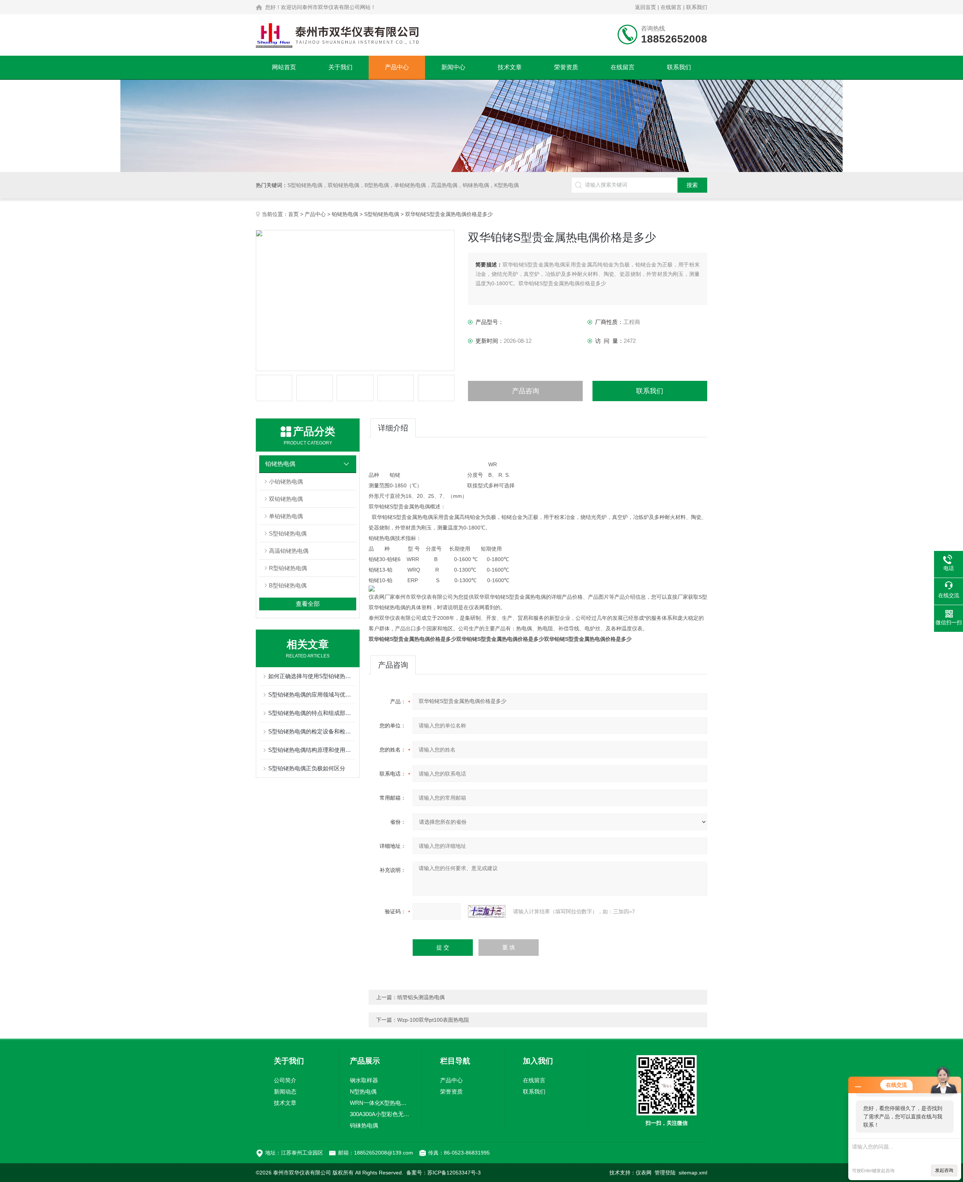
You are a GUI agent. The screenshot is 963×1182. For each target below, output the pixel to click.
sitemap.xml (693, 1173)
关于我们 (340, 67)
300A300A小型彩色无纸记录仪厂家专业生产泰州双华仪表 (380, 1114)
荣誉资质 (566, 67)
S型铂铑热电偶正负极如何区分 (306, 768)
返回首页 (645, 7)
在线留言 (671, 7)
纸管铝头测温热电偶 (421, 997)
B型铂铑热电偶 (288, 585)
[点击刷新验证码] (487, 911)
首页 (293, 214)
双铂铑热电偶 (286, 499)
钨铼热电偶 (364, 1125)
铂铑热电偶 (345, 214)
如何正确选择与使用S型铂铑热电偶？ (311, 676)
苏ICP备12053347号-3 (454, 1173)
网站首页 (284, 67)
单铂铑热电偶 (286, 516)
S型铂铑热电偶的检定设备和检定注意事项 (311, 731)
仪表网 (644, 1173)
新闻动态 (285, 1091)
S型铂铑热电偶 (381, 214)
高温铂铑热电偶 (288, 551)
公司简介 (285, 1080)
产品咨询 (525, 391)
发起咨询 (944, 1170)
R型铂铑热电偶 (288, 568)
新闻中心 (453, 67)
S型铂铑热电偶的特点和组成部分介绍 (311, 713)
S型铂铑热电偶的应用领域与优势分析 (311, 694)
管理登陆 (665, 1173)
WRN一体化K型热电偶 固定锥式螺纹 (380, 1103)
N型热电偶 (363, 1091)
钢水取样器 (364, 1080)
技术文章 (510, 67)
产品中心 (397, 67)
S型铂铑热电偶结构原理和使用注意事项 (311, 750)
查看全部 (308, 604)
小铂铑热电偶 (286, 481)
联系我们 (696, 7)
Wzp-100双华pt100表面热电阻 (433, 1020)
